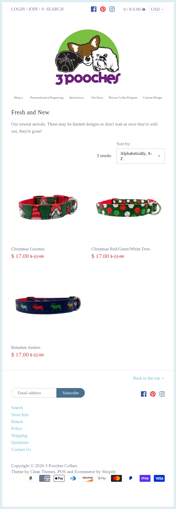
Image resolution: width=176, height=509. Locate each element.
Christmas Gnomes (27, 248)
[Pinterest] (103, 9)
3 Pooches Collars (61, 465)
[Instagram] (112, 9)
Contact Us (21, 449)
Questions (20, 442)
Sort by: (124, 143)
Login (18, 9)
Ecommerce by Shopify (95, 471)
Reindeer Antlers (25, 347)
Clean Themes (42, 471)
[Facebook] (93, 9)
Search (17, 407)
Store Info (20, 414)
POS (62, 471)
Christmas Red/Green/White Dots (120, 248)
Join (33, 9)
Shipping (19, 435)
